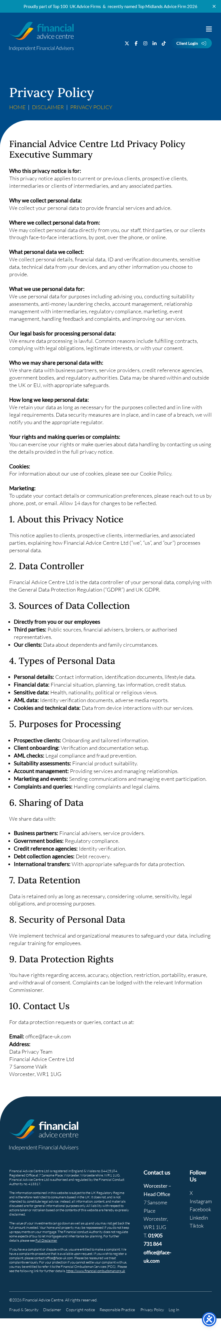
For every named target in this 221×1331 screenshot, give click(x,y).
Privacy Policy (152, 1309)
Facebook (200, 1209)
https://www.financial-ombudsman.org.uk (95, 1271)
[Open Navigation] (208, 29)
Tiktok (197, 1225)
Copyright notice (80, 1309)
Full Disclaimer (46, 1240)
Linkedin (199, 1217)
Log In (174, 1309)
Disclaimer (48, 107)
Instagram (201, 1201)
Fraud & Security (24, 1309)
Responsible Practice (118, 1309)
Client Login (187, 43)
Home (17, 107)
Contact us (157, 1172)
